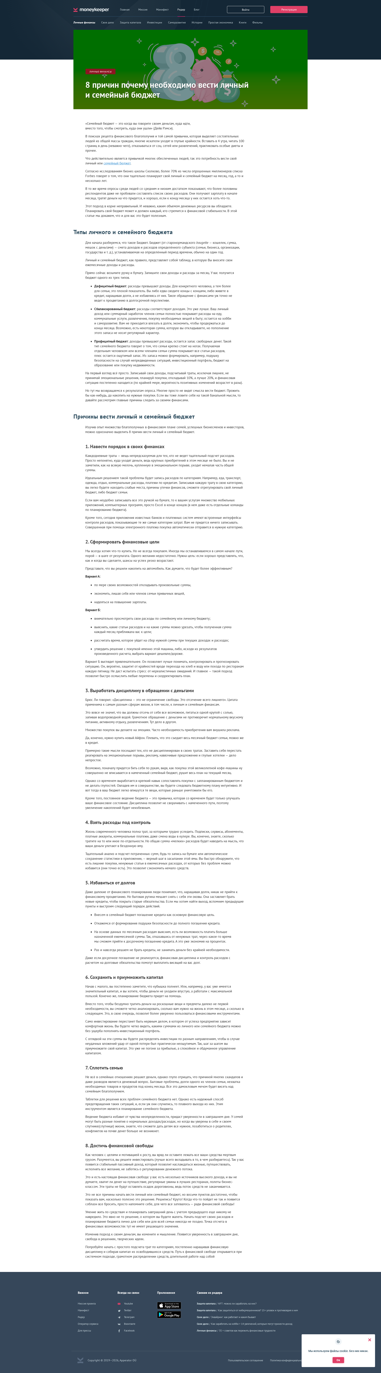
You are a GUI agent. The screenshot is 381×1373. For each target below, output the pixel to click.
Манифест (162, 9)
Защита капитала (130, 22)
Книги (242, 22)
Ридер (181, 9)
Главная (125, 9)
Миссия (142, 9)
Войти (245, 10)
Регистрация (289, 9)
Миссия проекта (87, 1303)
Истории (197, 22)
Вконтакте (129, 1324)
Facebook (129, 1330)
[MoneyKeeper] (91, 10)
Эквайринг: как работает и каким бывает (233, 1317)
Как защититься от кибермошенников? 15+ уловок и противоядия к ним (258, 1310)
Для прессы (84, 1330)
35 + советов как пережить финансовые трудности (247, 1330)
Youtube (128, 1303)
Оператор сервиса (88, 1324)
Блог (196, 9)
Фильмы (257, 22)
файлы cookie (339, 1351)
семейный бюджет (117, 163)
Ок (338, 1360)
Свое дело (107, 22)
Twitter (127, 1310)
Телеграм (128, 1317)
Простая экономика (220, 22)
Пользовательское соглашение (245, 1360)
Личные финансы (84, 22)
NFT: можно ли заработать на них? (237, 1303)
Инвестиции (154, 22)
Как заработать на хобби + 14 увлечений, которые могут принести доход (251, 1324)
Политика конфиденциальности (288, 1360)
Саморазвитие (177, 22)
